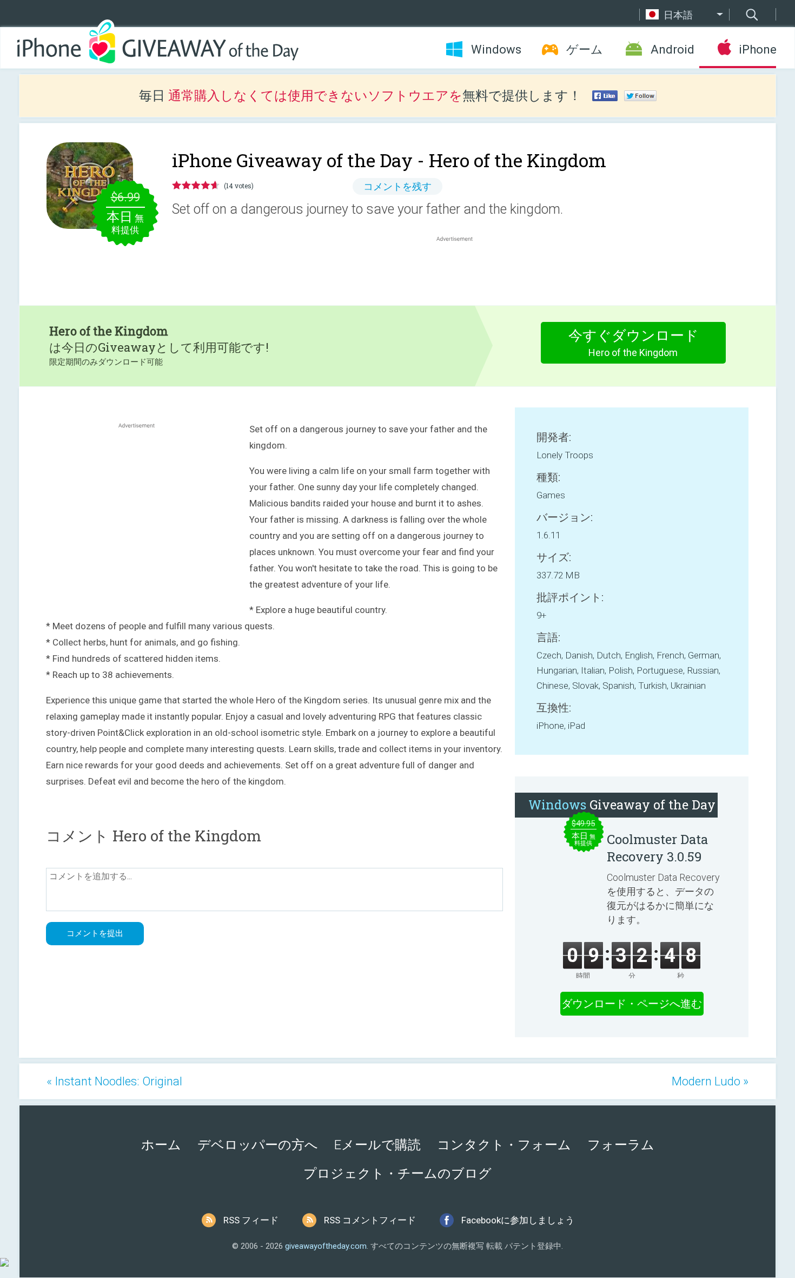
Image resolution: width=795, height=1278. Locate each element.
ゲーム (584, 49)
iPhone (757, 49)
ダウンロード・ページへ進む (631, 1003)
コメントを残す (397, 186)
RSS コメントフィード (370, 1220)
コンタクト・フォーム (504, 1144)
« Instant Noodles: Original (114, 1081)
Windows (496, 49)
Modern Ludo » (710, 1081)
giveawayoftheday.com (326, 1246)
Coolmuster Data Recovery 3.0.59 (657, 848)
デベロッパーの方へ (257, 1144)
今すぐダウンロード (633, 342)
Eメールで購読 (377, 1144)
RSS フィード (251, 1220)
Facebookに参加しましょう (517, 1220)
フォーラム (620, 1144)
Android (672, 49)
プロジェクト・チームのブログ (397, 1173)
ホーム (161, 1144)
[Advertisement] (460, 270)
